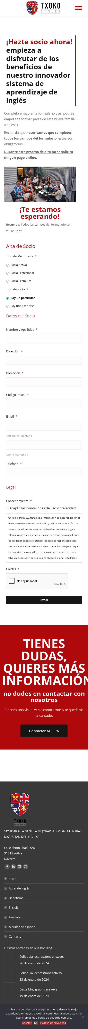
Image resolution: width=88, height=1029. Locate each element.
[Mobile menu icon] (78, 7)
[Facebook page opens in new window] (7, 866)
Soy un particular (23, 298)
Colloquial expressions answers (41, 956)
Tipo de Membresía (21, 256)
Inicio (12, 879)
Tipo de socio (17, 289)
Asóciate (14, 917)
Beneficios (16, 898)
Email (11, 416)
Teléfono (14, 464)
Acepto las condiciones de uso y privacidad (43, 508)
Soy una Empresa (22, 306)
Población (14, 373)
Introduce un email (19, 436)
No (35, 1022)
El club (13, 907)
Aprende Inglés (19, 888)
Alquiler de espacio (22, 927)
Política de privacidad (53, 1022)
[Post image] (10, 960)
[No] (83, 1017)
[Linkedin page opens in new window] (13, 866)
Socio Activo (19, 265)
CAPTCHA (12, 569)
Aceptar (26, 1022)
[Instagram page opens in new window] (19, 866)
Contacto (15, 936)
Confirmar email (17, 455)
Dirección (14, 351)
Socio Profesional (22, 273)
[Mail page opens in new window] (25, 866)
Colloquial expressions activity (40, 973)
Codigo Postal (17, 395)
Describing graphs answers (38, 989)
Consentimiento (19, 501)
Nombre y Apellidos (21, 329)
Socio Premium (21, 281)
